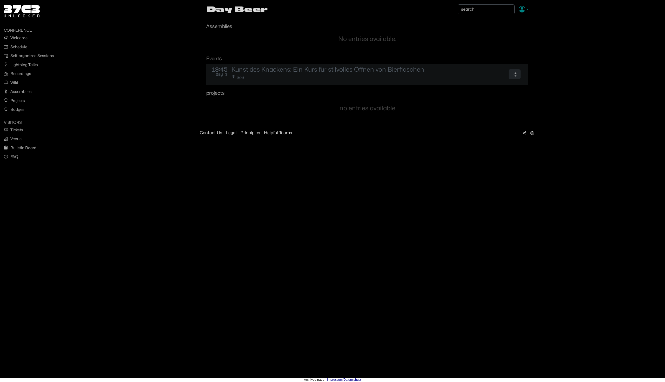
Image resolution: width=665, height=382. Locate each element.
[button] (523, 10)
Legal (231, 132)
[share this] (515, 74)
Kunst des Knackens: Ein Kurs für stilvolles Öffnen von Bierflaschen (327, 69)
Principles (250, 132)
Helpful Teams (278, 132)
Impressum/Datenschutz (344, 379)
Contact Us (211, 132)
